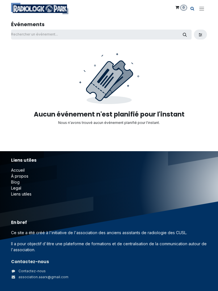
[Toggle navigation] (201, 8)
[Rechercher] (185, 35)
